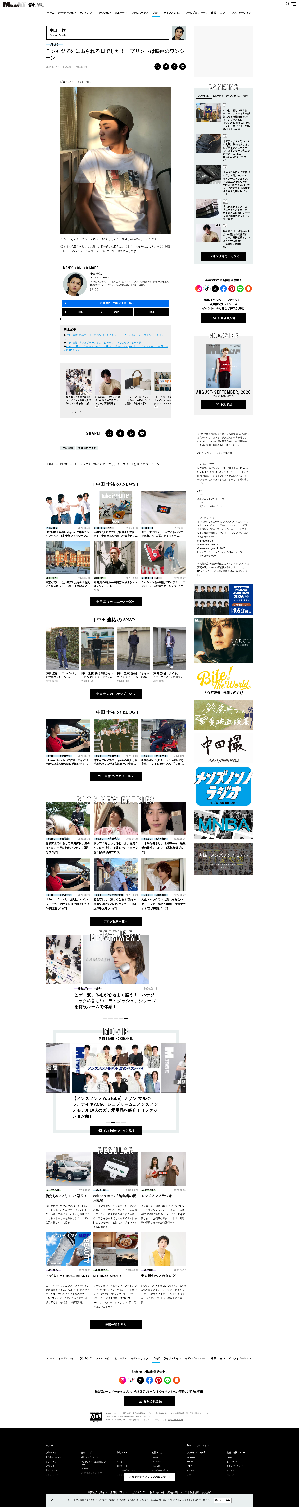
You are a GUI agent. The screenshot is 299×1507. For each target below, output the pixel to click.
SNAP (116, 312)
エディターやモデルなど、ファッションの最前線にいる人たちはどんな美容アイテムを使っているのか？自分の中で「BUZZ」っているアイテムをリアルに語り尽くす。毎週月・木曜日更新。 (67, 1294)
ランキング (86, 12)
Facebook (223, 288)
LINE (182, 66)
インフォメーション (240, 12)
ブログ (156, 12)
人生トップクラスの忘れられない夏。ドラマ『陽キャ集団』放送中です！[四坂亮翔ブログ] (163, 904)
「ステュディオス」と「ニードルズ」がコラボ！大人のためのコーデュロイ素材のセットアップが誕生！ (236, 213)
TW (157, 66)
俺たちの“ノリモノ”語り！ (66, 1196)
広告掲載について (177, 1492)
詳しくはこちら (222, 1500)
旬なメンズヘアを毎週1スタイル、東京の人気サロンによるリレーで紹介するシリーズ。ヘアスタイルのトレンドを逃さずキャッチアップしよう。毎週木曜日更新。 (163, 1294)
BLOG (55, 44)
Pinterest (231, 288)
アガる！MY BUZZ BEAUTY (68, 1276)
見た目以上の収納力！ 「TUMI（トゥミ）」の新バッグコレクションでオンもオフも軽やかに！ (182, 1000)
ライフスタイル (172, 12)
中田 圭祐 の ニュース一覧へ (115, 601)
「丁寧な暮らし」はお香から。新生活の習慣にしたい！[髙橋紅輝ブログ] (163, 848)
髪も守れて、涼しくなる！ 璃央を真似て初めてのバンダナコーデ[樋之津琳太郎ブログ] (115, 904)
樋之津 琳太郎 (116, 895)
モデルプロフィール (196, 12)
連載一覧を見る (115, 1324)
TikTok (207, 288)
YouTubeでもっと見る (119, 1130)
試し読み (227, 404)
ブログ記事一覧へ (116, 921)
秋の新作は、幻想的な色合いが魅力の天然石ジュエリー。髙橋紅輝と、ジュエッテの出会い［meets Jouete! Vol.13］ (108, 403)
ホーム (50, 12)
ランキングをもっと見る (223, 256)
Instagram (198, 288)
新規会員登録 (227, 318)
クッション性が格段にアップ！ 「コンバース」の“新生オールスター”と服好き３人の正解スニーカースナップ (163, 586)
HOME (50, 464)
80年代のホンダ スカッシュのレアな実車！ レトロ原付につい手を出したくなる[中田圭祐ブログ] (163, 764)
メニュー (295, 4)
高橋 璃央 (113, 838)
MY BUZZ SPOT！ (107, 1276)
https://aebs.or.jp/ (175, 1419)
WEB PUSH (248, 288)
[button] (80, 412)
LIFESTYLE (52, 578)
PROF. (152, 312)
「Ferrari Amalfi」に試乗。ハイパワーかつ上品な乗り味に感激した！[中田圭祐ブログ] (67, 764)
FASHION (52, 528)
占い (222, 12)
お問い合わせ (157, 1492)
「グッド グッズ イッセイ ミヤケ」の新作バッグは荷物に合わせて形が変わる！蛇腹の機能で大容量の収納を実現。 (137, 403)
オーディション (67, 12)
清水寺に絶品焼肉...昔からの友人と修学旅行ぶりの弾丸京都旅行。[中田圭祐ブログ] (115, 764)
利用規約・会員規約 (201, 1492)
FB (166, 66)
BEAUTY (54, 1270)
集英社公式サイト (97, 1492)
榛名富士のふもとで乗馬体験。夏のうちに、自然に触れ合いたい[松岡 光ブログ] (68, 848)
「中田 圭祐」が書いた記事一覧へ (116, 303)
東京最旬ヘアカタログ (158, 1276)
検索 (286, 4)
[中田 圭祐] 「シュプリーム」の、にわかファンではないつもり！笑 (103, 342)
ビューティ (121, 12)
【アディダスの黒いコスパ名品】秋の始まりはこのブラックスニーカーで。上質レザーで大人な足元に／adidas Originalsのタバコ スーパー (236, 151)
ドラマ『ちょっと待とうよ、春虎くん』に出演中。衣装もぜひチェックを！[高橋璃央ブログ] (116, 848)
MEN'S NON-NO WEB (13, 4)
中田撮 (96, 590)
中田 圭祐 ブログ (87, 448)
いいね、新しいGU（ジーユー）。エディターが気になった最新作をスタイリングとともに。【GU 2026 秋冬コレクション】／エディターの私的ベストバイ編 (237, 120)
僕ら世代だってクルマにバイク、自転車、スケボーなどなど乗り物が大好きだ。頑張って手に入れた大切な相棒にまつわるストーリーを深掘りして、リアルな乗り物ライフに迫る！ (67, 1214)
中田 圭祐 (68, 448)
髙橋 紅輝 (161, 838)
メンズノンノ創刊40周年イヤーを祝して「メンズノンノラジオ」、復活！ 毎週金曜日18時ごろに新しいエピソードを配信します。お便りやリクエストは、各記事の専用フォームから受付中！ (163, 1214)
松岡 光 (65, 838)
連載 (213, 12)
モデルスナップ (139, 12)
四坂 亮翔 (161, 895)
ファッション (103, 12)
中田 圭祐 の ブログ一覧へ (116, 776)
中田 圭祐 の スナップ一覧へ (115, 693)
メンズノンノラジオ (156, 1196)
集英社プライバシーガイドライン (128, 1492)
